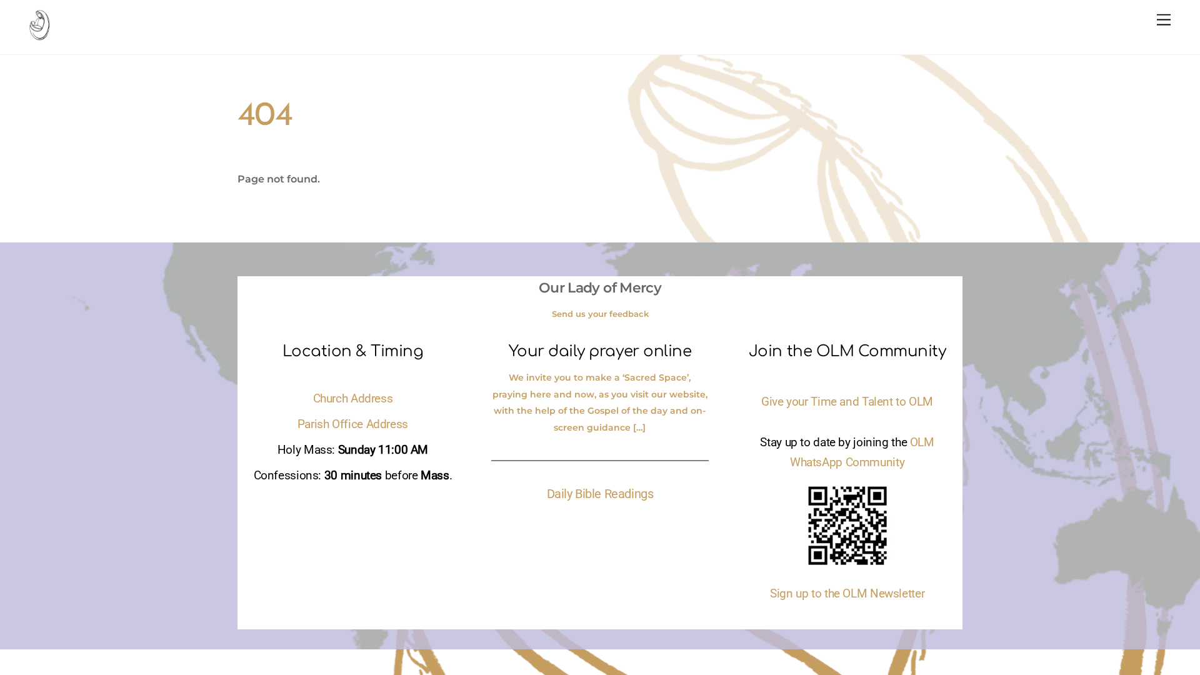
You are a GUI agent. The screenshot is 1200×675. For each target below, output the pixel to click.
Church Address (353, 399)
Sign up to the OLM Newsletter (847, 594)
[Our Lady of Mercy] (39, 34)
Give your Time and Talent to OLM (847, 402)
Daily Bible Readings (600, 493)
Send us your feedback (600, 314)
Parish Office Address (353, 424)
